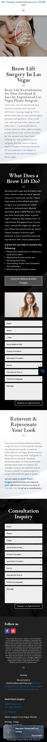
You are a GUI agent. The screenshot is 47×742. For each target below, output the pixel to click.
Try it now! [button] (37, 735)
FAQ (3, 2)
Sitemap (23, 675)
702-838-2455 (11, 488)
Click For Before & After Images (24, 280)
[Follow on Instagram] (13, 630)
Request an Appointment (28, 403)
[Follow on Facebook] (7, 630)
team (14, 479)
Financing (10, 2)
